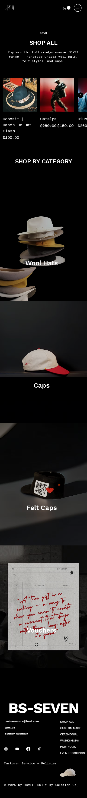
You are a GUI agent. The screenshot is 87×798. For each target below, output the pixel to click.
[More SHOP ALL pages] (76, 722)
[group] (43, 109)
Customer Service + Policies (30, 763)
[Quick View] (20, 95)
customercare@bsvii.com (22, 721)
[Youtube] (17, 749)
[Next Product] (80, 95)
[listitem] (43, 239)
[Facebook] (28, 749)
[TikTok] (39, 749)
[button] (66, 8)
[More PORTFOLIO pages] (79, 747)
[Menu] (78, 8)
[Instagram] (6, 749)
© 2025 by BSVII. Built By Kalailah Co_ (41, 785)
